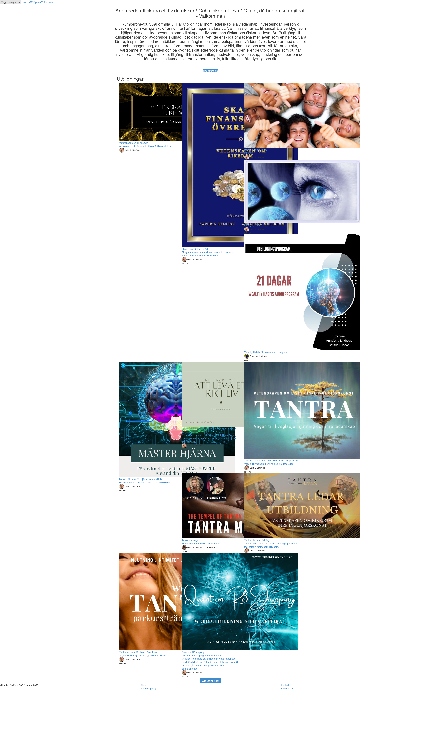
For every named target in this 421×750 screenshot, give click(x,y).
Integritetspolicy (148, 688)
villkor (143, 685)
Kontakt (285, 685)
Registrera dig (210, 70)
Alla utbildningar (210, 680)
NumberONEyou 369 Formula (37, 2)
